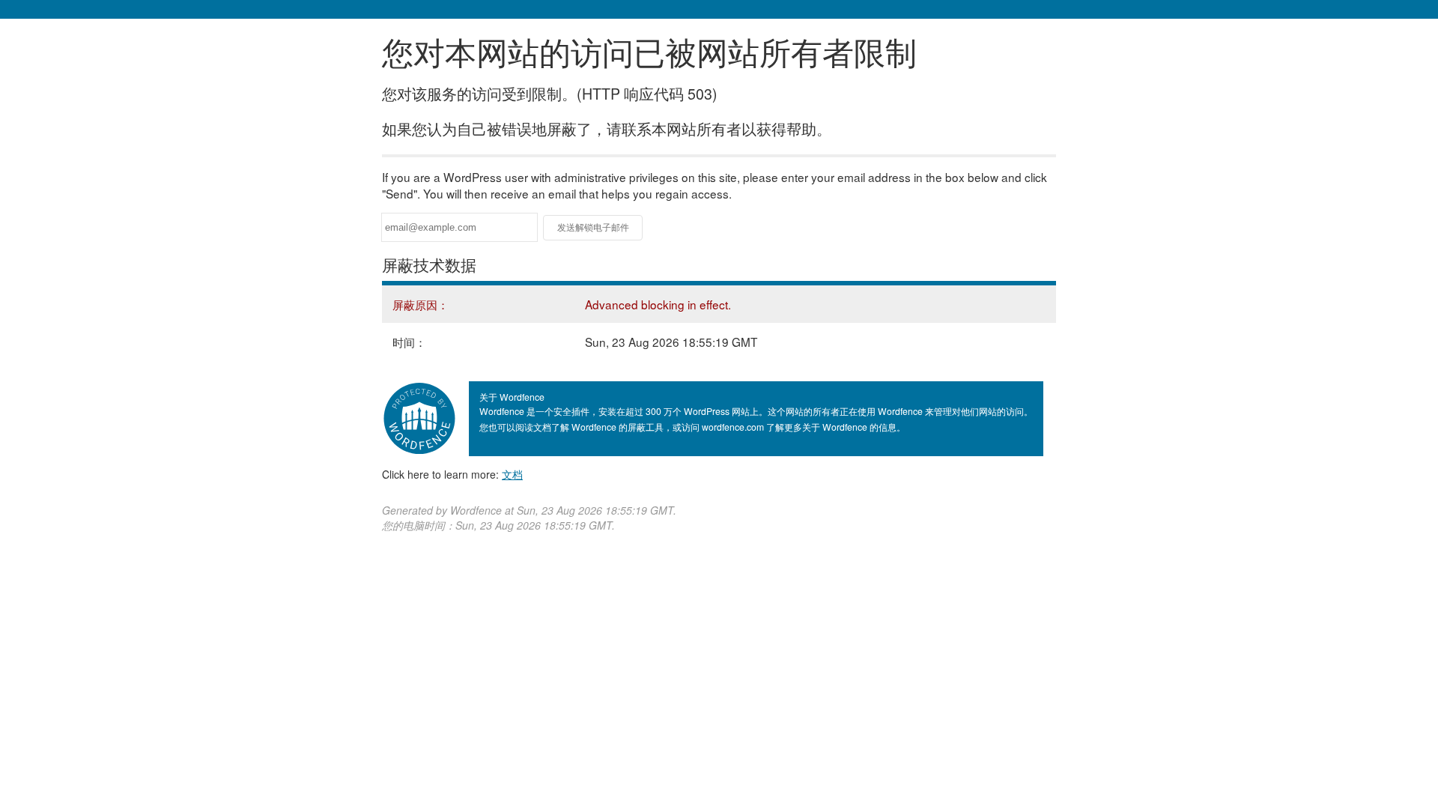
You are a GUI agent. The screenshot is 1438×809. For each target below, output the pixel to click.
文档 (512, 474)
